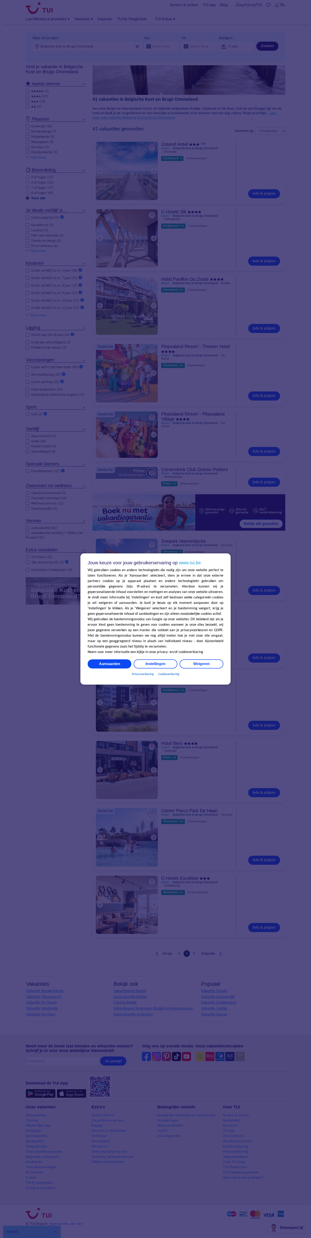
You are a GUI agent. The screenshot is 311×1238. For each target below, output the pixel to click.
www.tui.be (190, 562)
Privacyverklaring (143, 674)
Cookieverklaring (168, 674)
